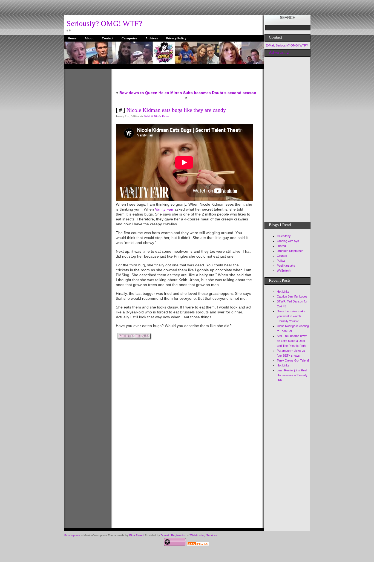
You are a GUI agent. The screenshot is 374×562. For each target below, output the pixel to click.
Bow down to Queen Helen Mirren (150, 93)
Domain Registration (173, 535)
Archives (151, 38)
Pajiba (281, 260)
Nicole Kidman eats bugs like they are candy (176, 110)
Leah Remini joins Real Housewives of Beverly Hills (292, 375)
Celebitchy (284, 236)
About (89, 38)
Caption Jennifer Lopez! (292, 296)
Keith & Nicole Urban (156, 116)
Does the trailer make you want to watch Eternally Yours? (291, 316)
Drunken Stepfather (290, 250)
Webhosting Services (203, 535)
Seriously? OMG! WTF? (104, 23)
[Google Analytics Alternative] (198, 544)
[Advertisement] (86, 151)
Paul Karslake (286, 265)
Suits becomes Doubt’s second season (219, 93)
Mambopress (72, 535)
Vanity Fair (164, 209)
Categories (129, 38)
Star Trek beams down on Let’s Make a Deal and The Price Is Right (292, 340)
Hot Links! (283, 291)
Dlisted (281, 245)
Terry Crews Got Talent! (293, 360)
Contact (107, 38)
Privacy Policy (176, 38)
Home (72, 38)
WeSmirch (283, 270)
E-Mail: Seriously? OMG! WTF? (287, 45)
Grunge (282, 255)
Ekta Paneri (136, 535)
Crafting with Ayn (288, 241)
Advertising (279, 52)
